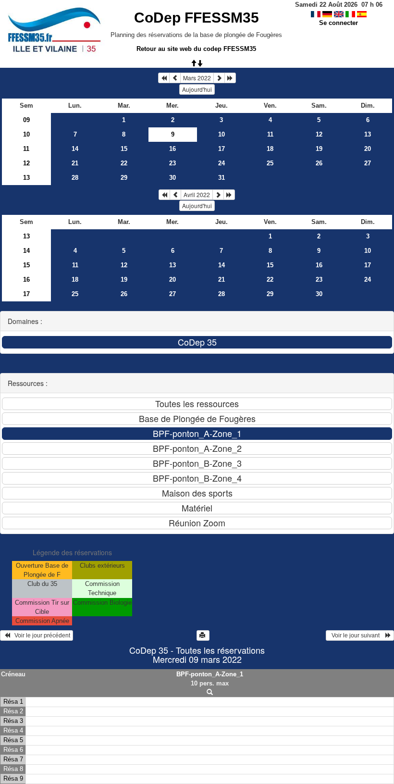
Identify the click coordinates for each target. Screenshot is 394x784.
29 (124, 177)
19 (319, 148)
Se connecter (338, 22)
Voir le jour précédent (40, 635)
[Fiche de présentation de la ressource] (210, 692)
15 (124, 148)
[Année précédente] (164, 78)
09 (26, 120)
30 (172, 177)
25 (270, 163)
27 (367, 163)
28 (75, 177)
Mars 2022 (197, 78)
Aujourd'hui (197, 89)
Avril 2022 (197, 194)
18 (270, 148)
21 (75, 163)
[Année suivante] (230, 78)
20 (367, 148)
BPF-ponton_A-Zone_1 (209, 674)
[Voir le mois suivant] (219, 78)
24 (221, 163)
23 (172, 163)
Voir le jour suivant (357, 635)
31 (221, 177)
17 (221, 148)
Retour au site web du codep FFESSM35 (196, 48)
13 (367, 134)
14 (75, 148)
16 (172, 148)
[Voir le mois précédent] (175, 78)
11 (270, 134)
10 (26, 134)
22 (124, 163)
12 (319, 134)
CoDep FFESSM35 (196, 17)
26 (319, 163)
